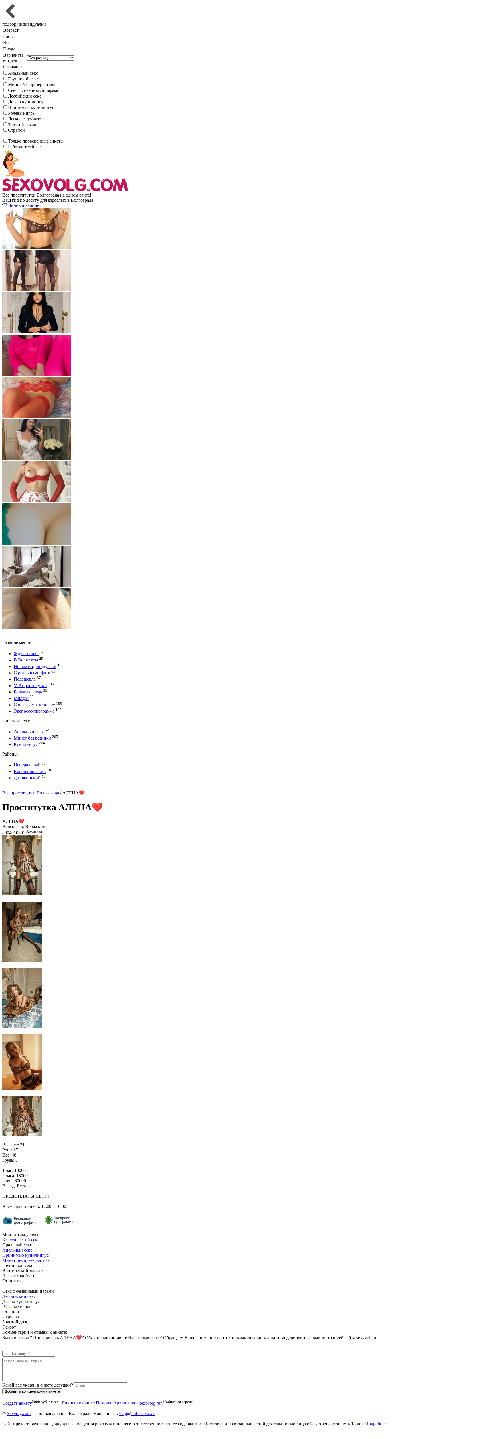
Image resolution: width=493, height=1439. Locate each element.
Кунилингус (26, 744)
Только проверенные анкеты (36, 141)
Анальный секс (23, 73)
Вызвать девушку (19, 632)
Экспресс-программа (34, 711)
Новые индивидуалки (35, 666)
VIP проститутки (30, 685)
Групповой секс (23, 78)
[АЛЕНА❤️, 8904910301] (22, 893)
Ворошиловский (30, 771)
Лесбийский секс (24, 96)
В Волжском (26, 660)
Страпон (16, 130)
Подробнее (376, 1423)
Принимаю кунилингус (31, 107)
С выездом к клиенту (34, 704)
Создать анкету (21, 787)
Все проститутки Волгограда (30, 792)
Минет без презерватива (31, 84)
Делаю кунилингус (26, 101)
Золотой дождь (22, 124)
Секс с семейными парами (34, 90)
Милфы (21, 698)
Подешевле (25, 679)
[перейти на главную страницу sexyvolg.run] (65, 189)
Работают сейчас (24, 146)
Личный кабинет (24, 205)
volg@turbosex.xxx (137, 1413)
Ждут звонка (26, 653)
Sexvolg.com (19, 1413)
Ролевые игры (22, 113)
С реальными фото (32, 672)
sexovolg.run (151, 1403)
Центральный (27, 765)
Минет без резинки (32, 738)
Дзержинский (27, 777)
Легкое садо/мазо (24, 118)
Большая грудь (28, 691)
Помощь (104, 1403)
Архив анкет (125, 1403)
